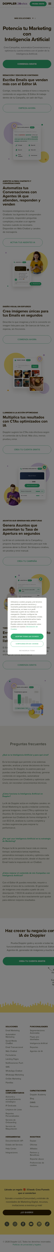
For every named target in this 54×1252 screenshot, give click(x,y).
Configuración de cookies (27, 644)
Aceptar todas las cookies (27, 636)
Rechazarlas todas (27, 651)
